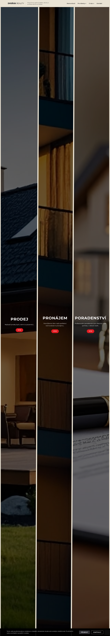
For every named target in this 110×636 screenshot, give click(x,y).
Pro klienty (81, 3)
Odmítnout (97, 632)
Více (19, 330)
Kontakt (99, 3)
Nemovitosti (71, 3)
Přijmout (84, 632)
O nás (91, 3)
